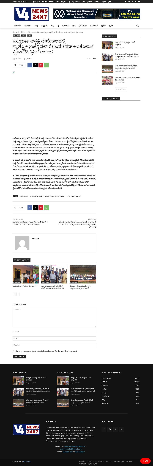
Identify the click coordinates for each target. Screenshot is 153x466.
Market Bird (27, 461)
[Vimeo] (135, 1)
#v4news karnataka (57, 196)
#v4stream (70, 196)
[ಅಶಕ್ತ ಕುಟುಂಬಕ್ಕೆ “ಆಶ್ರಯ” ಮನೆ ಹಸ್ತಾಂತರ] (26, 274)
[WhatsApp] (46, 65)
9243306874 (80, 452)
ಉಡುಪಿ (29, 35)
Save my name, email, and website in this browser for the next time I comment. (46, 351)
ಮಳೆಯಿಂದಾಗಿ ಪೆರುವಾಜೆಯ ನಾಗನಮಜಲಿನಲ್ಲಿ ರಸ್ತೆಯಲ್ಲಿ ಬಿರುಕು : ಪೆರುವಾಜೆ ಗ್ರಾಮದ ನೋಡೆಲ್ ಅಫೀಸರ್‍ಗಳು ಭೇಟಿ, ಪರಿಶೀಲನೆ (77, 224)
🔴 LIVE (145, 461)
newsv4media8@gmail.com (71, 449)
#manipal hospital (36, 196)
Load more (120, 89)
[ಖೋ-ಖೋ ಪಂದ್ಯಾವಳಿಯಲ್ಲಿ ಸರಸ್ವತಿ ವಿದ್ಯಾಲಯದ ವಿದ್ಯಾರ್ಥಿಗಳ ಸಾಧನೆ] (83, 274)
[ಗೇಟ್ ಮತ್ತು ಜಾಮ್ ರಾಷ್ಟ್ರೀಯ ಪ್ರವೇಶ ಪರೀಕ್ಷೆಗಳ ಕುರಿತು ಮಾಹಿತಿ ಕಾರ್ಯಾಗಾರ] (54, 274)
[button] (137, 25)
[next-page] (17, 294)
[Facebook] (125, 1)
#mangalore (24, 196)
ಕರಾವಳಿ (23, 35)
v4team (20, 59)
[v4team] (14, 59)
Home (15, 32)
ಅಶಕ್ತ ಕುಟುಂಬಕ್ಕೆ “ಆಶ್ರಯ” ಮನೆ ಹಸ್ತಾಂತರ (25, 286)
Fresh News (22, 32)
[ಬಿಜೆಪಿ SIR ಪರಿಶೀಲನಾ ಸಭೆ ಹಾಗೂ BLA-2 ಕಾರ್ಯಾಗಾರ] (107, 80)
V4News (78, 196)
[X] (132, 1)
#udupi (46, 196)
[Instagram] (129, 1)
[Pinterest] (40, 65)
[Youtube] (139, 1)
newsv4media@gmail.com (74, 446)
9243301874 (68, 452)
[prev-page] (14, 294)
